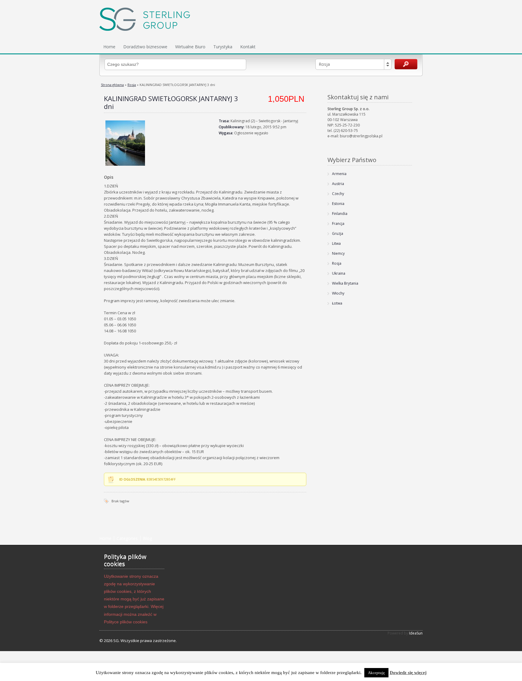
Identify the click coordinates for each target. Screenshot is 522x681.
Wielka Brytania (345, 283)
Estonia (338, 203)
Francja (338, 223)
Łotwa (337, 303)
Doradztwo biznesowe (145, 47)
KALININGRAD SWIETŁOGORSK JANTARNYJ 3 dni (171, 102)
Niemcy (338, 253)
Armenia (339, 173)
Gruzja (337, 233)
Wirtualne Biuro (190, 47)
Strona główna (112, 84)
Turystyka (222, 47)
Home (109, 47)
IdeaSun (416, 633)
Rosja (131, 84)
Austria (338, 183)
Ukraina (338, 273)
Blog (147, 538)
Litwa (336, 243)
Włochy (338, 293)
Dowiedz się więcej (408, 672)
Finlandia (339, 213)
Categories (127, 538)
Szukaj (406, 64)
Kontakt (248, 47)
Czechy (338, 193)
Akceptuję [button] (376, 672)
